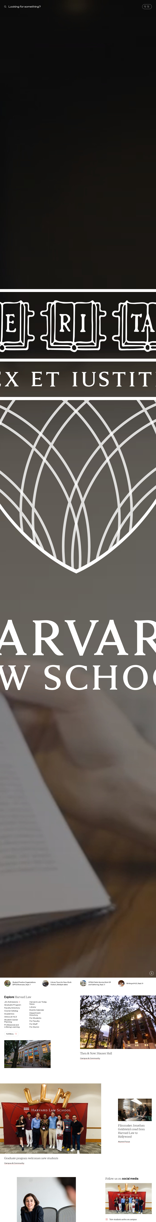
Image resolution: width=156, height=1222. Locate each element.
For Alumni (34, 1027)
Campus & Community (90, 1058)
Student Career (11, 1021)
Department (35, 1014)
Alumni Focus (124, 1142)
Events (37, 1010)
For (36, 1018)
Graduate (12, 1005)
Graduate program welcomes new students (31, 1158)
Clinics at (10, 1017)
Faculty (12, 1008)
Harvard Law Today (38, 1003)
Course (11, 1011)
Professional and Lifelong (12, 1026)
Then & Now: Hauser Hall (96, 1053)
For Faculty (35, 1021)
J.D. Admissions (11, 1002)
